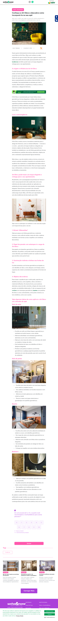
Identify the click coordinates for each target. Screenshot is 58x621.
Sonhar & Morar (8, 2)
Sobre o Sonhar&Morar (44, 605)
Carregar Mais (29, 591)
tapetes (35, 290)
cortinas (14, 290)
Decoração (20, 9)
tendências (15, 62)
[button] (49, 617)
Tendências (7, 552)
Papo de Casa (29, 605)
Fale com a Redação (44, 608)
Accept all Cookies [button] (49, 611)
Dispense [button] (50, 614)
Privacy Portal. (19, 615)
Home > (15, 9)
